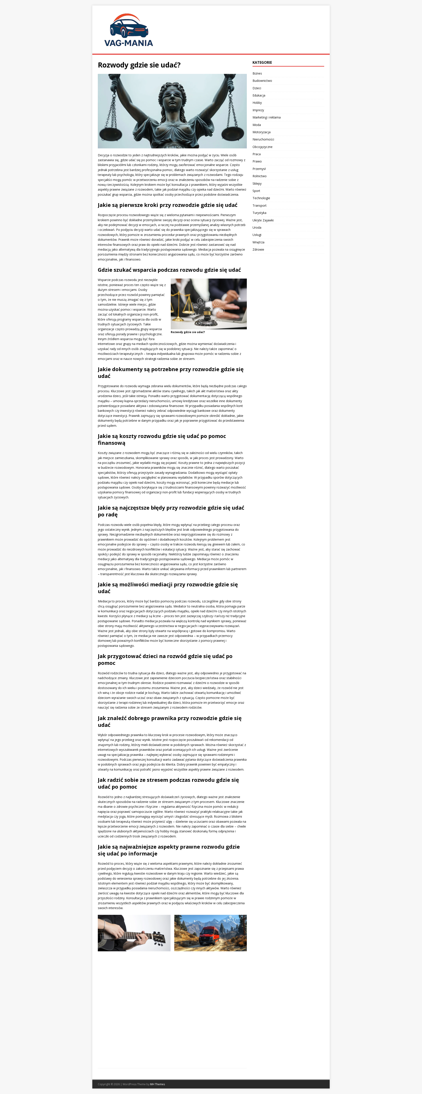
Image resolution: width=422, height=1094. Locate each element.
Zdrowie (258, 249)
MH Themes (157, 1084)
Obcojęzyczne (263, 147)
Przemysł (259, 169)
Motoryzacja (262, 132)
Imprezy (258, 110)
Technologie (261, 198)
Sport (256, 191)
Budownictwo (262, 80)
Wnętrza (258, 242)
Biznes (257, 73)
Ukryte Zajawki (263, 220)
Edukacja (259, 95)
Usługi (257, 235)
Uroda (257, 227)
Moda (257, 125)
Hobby (257, 102)
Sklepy (257, 183)
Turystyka (259, 213)
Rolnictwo (260, 176)
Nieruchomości (263, 139)
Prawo (257, 161)
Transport (260, 205)
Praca (257, 154)
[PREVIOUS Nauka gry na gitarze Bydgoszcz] (134, 989)
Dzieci (257, 88)
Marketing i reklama (267, 117)
